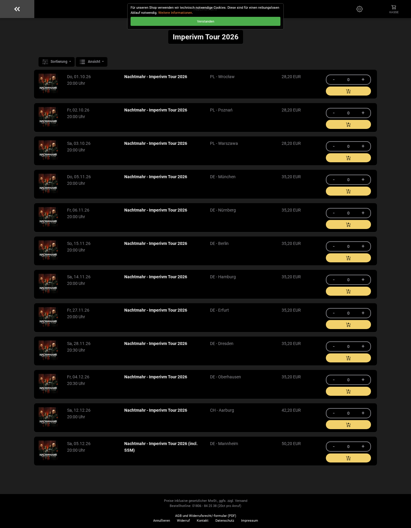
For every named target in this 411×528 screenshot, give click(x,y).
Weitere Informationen (175, 13)
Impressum (249, 521)
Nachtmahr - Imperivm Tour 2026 (155, 76)
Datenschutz (224, 521)
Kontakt (203, 521)
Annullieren (161, 521)
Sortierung (59, 62)
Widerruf (183, 521)
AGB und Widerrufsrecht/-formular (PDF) (205, 516)
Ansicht (94, 62)
